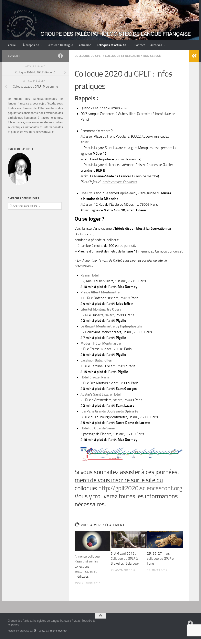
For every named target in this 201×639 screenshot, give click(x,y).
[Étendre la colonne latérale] (194, 56)
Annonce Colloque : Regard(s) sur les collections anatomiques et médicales (88, 566)
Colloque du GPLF (88, 56)
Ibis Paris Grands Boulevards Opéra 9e (109, 411)
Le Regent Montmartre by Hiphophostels (111, 326)
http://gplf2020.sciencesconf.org (140, 488)
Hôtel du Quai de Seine (97, 428)
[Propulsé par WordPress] (35, 630)
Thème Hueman (58, 630)
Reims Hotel (89, 275)
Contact (139, 45)
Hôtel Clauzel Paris (94, 377)
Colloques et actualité (111, 45)
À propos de (31, 45)
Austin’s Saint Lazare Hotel (100, 394)
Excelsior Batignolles (96, 360)
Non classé (152, 56)
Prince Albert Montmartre (100, 292)
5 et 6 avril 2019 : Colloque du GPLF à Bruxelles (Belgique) (125, 558)
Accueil (12, 45)
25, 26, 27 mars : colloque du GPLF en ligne (161, 558)
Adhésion (85, 45)
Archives (156, 45)
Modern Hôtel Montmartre (100, 343)
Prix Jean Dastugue (60, 45)
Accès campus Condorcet (119, 182)
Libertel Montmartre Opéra (100, 309)
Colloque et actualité (122, 56)
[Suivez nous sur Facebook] (60, 55)
